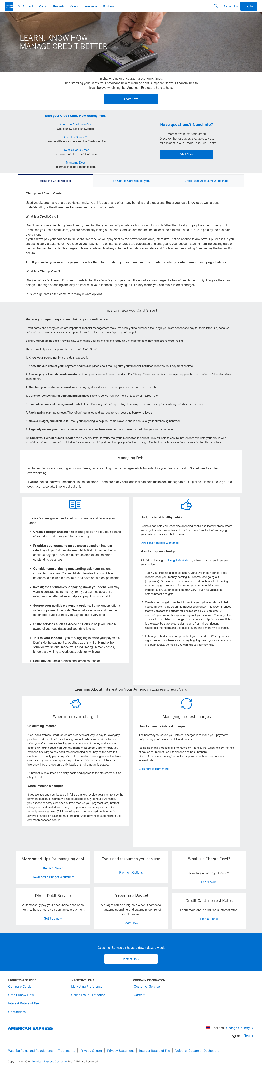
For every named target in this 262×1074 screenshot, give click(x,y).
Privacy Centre (91, 1050)
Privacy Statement (120, 1050)
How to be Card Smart (75, 150)
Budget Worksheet (179, 560)
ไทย (247, 1036)
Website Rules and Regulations (30, 1050)
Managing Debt (75, 162)
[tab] (55, 181)
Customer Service (147, 986)
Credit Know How (21, 995)
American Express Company (49, 1061)
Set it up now (53, 918)
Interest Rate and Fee (23, 1003)
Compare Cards (19, 986)
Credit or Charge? (75, 137)
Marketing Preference (86, 986)
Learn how (131, 923)
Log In (248, 6)
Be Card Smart (53, 868)
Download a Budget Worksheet (160, 543)
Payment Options (131, 872)
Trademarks (66, 1050)
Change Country (238, 1028)
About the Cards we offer (75, 124)
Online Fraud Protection (88, 995)
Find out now (209, 918)
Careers (139, 995)
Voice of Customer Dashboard (197, 1050)
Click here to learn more (154, 769)
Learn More (209, 882)
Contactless (17, 1012)
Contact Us (230, 6)
